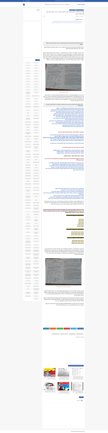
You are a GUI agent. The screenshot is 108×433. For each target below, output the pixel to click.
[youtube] (29, 1)
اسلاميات (28, 110)
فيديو (36, 223)
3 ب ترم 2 (36, 81)
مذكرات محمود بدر (36, 263)
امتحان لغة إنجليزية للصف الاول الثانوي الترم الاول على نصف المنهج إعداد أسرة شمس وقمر (49, 377)
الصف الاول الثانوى (36, 144)
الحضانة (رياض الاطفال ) (28, 133)
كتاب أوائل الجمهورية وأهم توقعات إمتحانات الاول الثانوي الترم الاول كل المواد (67, 134)
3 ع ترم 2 (28, 81)
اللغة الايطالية (28, 170)
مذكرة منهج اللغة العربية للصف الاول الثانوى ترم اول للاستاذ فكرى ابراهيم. (67, 109)
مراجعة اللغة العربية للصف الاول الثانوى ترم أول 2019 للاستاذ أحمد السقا (63, 137)
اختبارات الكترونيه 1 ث (28, 107)
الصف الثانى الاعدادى (28, 151)
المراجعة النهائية (48, 4)
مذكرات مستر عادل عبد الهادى (36, 271)
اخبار (28, 101)
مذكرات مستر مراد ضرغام (36, 275)
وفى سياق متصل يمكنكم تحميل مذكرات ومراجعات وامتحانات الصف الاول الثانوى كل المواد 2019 (66, 22)
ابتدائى (63, 4)
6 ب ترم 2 (28, 89)
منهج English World (28, 283)
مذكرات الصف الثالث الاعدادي (77, 234)
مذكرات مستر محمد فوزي (28, 271)
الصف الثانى (36, 150)
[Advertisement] (63, 33)
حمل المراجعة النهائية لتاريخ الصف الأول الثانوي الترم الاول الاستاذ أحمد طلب (67, 140)
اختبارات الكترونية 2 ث (36, 107)
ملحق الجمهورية (28, 278)
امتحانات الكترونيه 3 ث (28, 184)
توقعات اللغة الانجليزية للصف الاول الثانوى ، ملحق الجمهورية (70, 151)
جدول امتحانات (28, 208)
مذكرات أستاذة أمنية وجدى (28, 242)
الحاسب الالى (36, 132)
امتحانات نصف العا (36, 190)
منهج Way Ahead (36, 286)
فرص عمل (28, 219)
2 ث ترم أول (28, 73)
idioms (36, 101)
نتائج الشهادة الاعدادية (36, 293)
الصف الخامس (80, 225)
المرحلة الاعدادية (28, 178)
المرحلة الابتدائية (36, 178)
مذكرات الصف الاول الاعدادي (77, 232)
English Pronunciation (28, 93)
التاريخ (28, 115)
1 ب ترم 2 (28, 62)
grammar (28, 98)
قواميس (28, 228)
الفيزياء (28, 162)
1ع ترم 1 (36, 68)
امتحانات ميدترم (54, 4)
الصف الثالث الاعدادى (36, 147)
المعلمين (28, 181)
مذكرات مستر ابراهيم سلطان (28, 264)
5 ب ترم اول (36, 89)
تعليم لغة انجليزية (36, 202)
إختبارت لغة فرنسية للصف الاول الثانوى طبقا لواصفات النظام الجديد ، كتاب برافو (66, 198)
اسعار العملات (36, 110)
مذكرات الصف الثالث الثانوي (77, 243)
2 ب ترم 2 (36, 70)
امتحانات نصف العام (28, 190)
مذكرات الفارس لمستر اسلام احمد (36, 251)
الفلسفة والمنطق (36, 162)
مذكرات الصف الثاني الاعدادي (77, 233)
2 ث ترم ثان (36, 76)
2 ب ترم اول (28, 70)
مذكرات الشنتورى (28, 247)
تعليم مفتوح (28, 202)
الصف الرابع (81, 223)
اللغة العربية (36, 173)
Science (36, 98)
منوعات (28, 286)
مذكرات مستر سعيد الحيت (28, 268)
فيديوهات (28, 223)
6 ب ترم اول (36, 92)
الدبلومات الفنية (36, 136)
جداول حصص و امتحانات (36, 208)
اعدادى (61, 4)
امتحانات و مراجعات (36, 193)
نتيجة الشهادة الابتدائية (28, 293)
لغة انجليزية (36, 238)
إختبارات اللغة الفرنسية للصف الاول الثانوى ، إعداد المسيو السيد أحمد (68, 195)
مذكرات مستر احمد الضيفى (36, 268)
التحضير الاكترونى (36, 118)
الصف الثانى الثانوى (36, 154)
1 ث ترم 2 (28, 65)
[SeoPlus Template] (84, 431)
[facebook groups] (23, 1)
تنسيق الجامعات (36, 205)
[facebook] (25, 1)
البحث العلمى (36, 115)
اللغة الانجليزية (36, 170)
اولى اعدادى (28, 193)
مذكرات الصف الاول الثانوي (78, 240)
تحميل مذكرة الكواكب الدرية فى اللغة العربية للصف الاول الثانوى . (69, 112)
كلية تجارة (28, 232)
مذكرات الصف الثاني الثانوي (78, 241)
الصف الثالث (81, 222)
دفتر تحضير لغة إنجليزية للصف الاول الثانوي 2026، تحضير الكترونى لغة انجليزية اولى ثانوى (77, 392)
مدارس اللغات (36, 241)
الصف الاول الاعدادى (28, 141)
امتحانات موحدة (36, 187)
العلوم (36, 159)
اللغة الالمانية (28, 167)
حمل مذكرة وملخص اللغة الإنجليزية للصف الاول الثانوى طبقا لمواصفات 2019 (67, 139)
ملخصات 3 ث (36, 283)
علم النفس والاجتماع (36, 220)
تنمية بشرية (28, 205)
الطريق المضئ (81, 4)
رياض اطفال (67, 4)
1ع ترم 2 (28, 68)
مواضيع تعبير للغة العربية (36, 289)
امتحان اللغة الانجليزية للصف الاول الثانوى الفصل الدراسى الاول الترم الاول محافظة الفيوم (67, 21)
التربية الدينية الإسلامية (28, 119)
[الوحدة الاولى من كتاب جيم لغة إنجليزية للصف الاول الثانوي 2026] (49, 386)
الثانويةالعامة (36, 127)
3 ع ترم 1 (36, 84)
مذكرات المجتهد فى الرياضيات (28, 251)
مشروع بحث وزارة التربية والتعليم (28, 275)
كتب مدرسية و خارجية (36, 233)
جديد (28, 211)
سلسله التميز (36, 214)
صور (36, 217)
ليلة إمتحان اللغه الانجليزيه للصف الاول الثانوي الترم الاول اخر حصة (69, 136)
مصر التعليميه (36, 278)
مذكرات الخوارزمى (36, 247)
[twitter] (27, 1)
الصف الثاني (81, 220)
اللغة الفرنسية (28, 173)
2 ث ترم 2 (36, 73)
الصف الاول (81, 219)
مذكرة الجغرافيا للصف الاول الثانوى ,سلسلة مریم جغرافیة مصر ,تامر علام (68, 123)
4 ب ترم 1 (28, 84)
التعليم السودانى (36, 124)
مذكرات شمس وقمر (28, 258)
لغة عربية (28, 238)
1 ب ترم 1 (36, 62)
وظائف (36, 298)
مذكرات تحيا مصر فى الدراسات (36, 254)
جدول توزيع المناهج (36, 211)
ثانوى (58, 4)
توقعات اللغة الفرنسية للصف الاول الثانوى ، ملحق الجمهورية (70, 153)
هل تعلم (36, 296)
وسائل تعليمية (28, 296)
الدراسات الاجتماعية (28, 136)
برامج (36, 196)
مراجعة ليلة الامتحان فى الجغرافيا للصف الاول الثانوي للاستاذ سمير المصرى (67, 143)
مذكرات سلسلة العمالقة (36, 258)
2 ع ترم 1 (28, 76)
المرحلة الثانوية (36, 181)
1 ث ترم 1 (36, 65)
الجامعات (28, 127)
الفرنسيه (28, 159)
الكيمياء (36, 167)
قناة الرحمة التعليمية (36, 229)
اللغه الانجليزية (36, 175)
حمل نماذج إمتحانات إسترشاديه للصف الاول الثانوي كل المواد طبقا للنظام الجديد (66, 162)
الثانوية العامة (28, 124)
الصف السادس (80, 226)
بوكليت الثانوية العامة (28, 197)
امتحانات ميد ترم (28, 187)
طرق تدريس (28, 217)
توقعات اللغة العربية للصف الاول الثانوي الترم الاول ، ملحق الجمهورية (68, 150)
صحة (28, 214)
